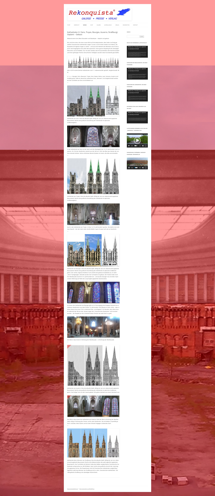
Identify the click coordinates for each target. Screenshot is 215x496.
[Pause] (129, 168)
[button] (137, 140)
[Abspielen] (129, 146)
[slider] (136, 145)
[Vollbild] (145, 146)
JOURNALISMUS (108, 25)
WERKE (85, 25)
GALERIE (99, 25)
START (68, 25)
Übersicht (76, 25)
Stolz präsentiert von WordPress (86, 489)
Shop (91, 25)
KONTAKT (135, 25)
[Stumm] (143, 146)
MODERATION (126, 25)
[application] (137, 52)
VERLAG (117, 25)
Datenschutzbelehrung (72, 489)
